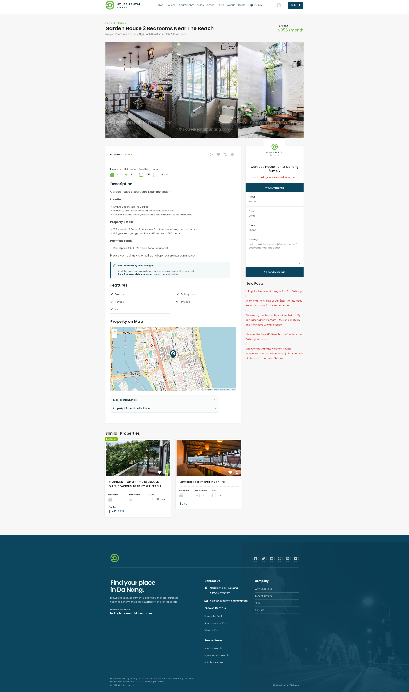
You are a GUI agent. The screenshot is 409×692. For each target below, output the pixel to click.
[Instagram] (279, 558)
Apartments (186, 5)
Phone (252, 225)
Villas (200, 5)
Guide (241, 5)
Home (159, 5)
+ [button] (115, 331)
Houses (170, 5)
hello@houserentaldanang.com (135, 274)
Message (254, 239)
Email (251, 211)
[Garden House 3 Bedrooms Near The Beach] (173, 354)
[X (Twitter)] (263, 558)
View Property (138, 469)
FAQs (220, 5)
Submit (295, 5)
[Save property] (160, 472)
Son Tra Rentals (213, 648)
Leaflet (207, 389)
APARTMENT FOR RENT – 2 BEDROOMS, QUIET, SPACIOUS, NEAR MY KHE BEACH (135, 484)
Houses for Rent (213, 616)
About (231, 5)
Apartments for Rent (216, 623)
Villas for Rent (212, 630)
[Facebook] (255, 558)
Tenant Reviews (263, 596)
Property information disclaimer (132, 408)
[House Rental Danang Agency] (123, 8)
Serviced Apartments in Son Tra (202, 482)
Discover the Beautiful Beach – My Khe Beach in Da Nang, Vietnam (274, 337)
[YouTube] (295, 558)
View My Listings (274, 187)
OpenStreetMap (219, 389)
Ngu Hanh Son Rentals (216, 655)
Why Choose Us (263, 589)
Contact (259, 610)
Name (252, 197)
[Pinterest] (287, 558)
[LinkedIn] (271, 558)
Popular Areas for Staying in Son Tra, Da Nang (275, 291)
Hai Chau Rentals (213, 662)
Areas (210, 5)
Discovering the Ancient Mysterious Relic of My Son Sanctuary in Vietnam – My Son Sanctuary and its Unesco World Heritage (273, 319)
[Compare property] (166, 472)
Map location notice (125, 399)
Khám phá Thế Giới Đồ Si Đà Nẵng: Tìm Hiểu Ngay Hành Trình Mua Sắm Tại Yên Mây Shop (274, 303)
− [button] (115, 336)
